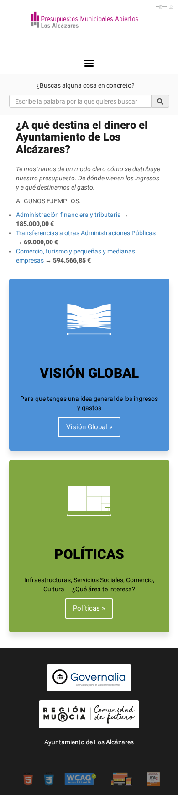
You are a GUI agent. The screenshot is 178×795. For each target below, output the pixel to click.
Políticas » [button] (89, 608)
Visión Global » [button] (89, 427)
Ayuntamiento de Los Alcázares (89, 742)
